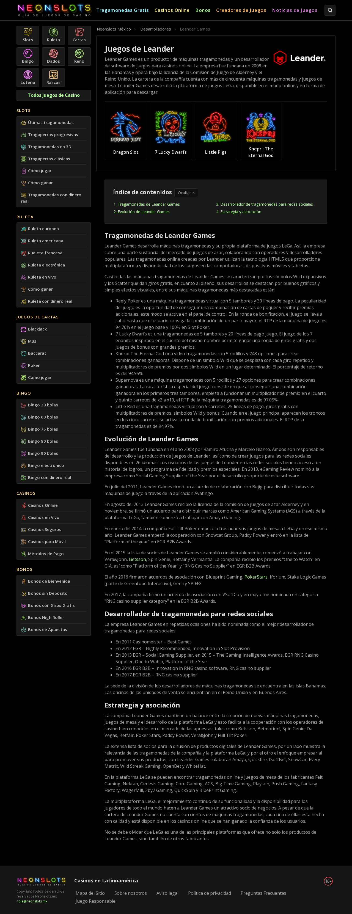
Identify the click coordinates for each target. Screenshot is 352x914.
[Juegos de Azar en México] (56, 10)
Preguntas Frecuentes (263, 893)
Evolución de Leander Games (144, 211)
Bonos (24, 569)
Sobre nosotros (130, 893)
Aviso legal (167, 893)
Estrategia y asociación (240, 211)
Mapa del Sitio (90, 893)
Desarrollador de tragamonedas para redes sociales (266, 204)
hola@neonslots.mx (31, 901)
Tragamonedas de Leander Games (149, 204)
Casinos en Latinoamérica (106, 880)
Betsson (137, 559)
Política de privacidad (209, 893)
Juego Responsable (96, 901)
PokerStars (256, 577)
